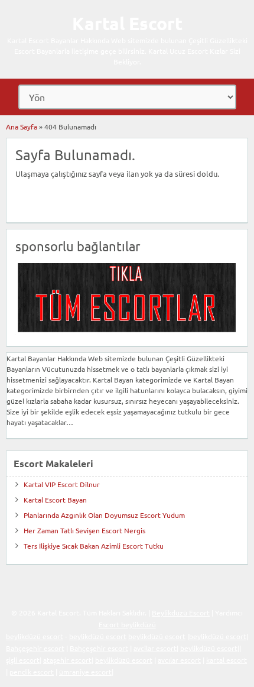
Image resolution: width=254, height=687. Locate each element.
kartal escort (226, 660)
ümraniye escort (85, 671)
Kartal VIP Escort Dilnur (62, 484)
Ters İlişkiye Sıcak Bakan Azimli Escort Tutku (94, 545)
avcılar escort (179, 660)
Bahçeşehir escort (35, 648)
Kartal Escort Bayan (55, 499)
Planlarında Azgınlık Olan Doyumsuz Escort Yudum (104, 515)
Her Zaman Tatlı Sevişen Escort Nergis (84, 530)
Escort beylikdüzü (127, 624)
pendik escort (31, 671)
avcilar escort (155, 648)
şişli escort (23, 660)
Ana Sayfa (21, 126)
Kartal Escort (127, 23)
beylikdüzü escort (34, 636)
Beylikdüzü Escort (181, 612)
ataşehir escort (67, 660)
